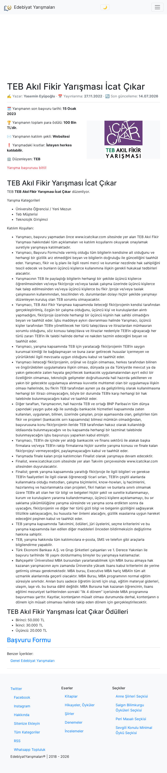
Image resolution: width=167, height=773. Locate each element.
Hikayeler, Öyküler (80, 705)
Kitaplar (71, 696)
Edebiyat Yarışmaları (34, 7)
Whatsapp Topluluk (29, 749)
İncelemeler (74, 731)
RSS (17, 741)
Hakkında (21, 715)
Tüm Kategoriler (27, 732)
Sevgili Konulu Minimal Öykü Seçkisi (134, 730)
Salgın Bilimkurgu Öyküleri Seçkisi (130, 707)
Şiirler (69, 713)
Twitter (16, 688)
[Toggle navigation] (157, 7)
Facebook (22, 697)
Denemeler (73, 722)
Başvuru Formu (29, 640)
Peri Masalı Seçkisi (131, 719)
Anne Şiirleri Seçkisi (132, 696)
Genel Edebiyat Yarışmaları (32, 660)
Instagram (22, 706)
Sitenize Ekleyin (27, 723)
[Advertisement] (83, 47)
